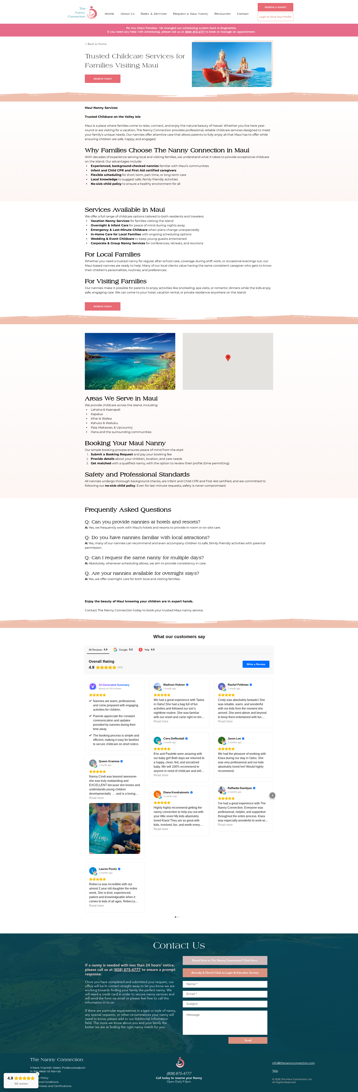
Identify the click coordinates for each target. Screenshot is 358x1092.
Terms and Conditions (44, 1082)
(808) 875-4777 (195, 31)
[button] (222, 14)
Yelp (275, 1071)
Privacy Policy (39, 1078)
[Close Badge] (37, 1074)
